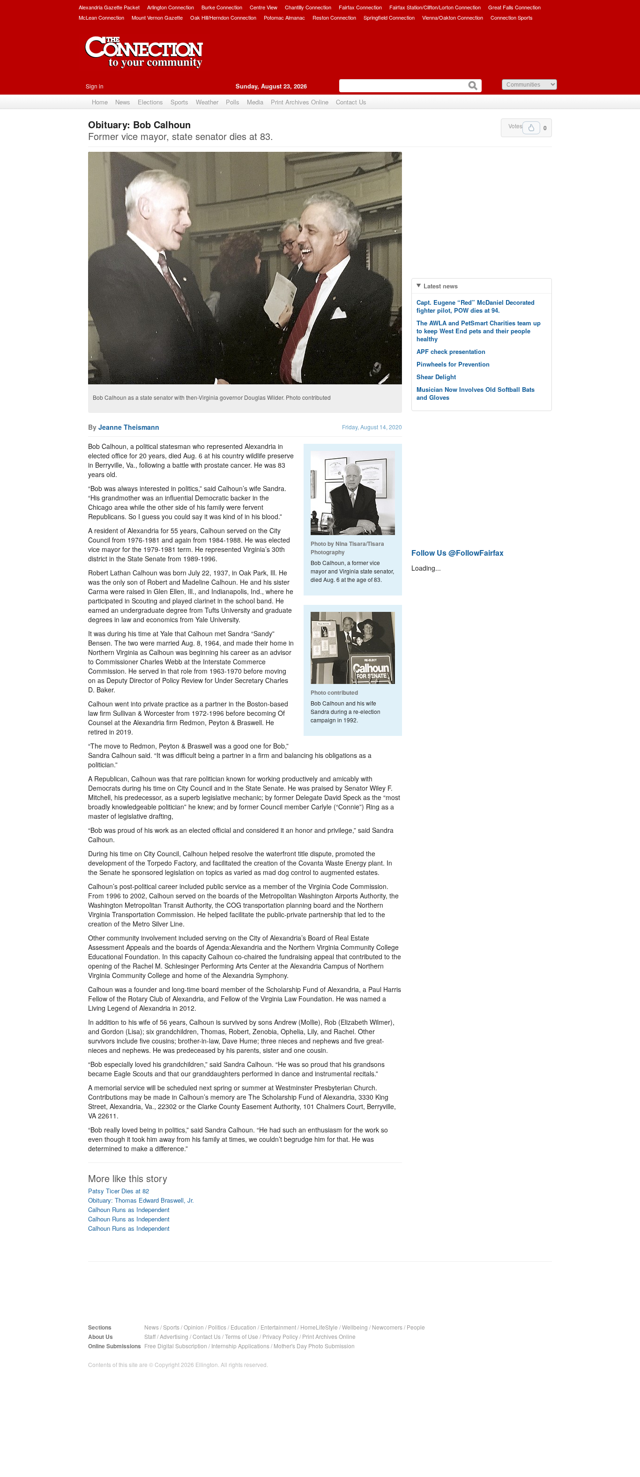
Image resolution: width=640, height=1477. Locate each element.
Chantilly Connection (308, 7)
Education (243, 1327)
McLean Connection (101, 17)
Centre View (263, 7)
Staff (150, 1336)
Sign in (95, 86)
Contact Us (351, 101)
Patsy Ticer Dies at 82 (118, 1190)
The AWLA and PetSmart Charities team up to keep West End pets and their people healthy (479, 330)
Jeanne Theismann (128, 427)
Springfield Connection (389, 17)
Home (100, 101)
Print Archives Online (299, 101)
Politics (217, 1327)
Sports (179, 101)
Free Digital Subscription (175, 1346)
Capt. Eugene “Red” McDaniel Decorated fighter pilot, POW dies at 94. (476, 306)
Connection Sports (512, 17)
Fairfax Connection (360, 7)
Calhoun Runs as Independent (129, 1209)
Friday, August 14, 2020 (372, 427)
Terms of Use (241, 1336)
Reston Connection (334, 17)
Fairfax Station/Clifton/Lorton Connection (435, 7)
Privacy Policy (280, 1336)
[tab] (481, 286)
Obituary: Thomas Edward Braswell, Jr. (141, 1200)
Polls (232, 101)
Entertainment (278, 1327)
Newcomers (387, 1327)
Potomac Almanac (284, 17)
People (416, 1327)
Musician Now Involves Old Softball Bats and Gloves (476, 393)
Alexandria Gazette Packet (109, 7)
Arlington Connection (170, 7)
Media (255, 101)
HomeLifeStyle (319, 1327)
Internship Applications (240, 1346)
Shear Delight (436, 376)
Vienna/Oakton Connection (452, 17)
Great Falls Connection (514, 7)
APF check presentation (451, 351)
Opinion (194, 1327)
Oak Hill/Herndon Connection (223, 17)
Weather (207, 101)
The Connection (144, 59)
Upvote (531, 127)
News (122, 101)
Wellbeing (355, 1327)
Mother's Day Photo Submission (314, 1346)
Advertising (174, 1336)
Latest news (441, 285)
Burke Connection (221, 7)
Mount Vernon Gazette (157, 17)
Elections (150, 101)
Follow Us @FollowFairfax (457, 552)
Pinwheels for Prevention (453, 364)
